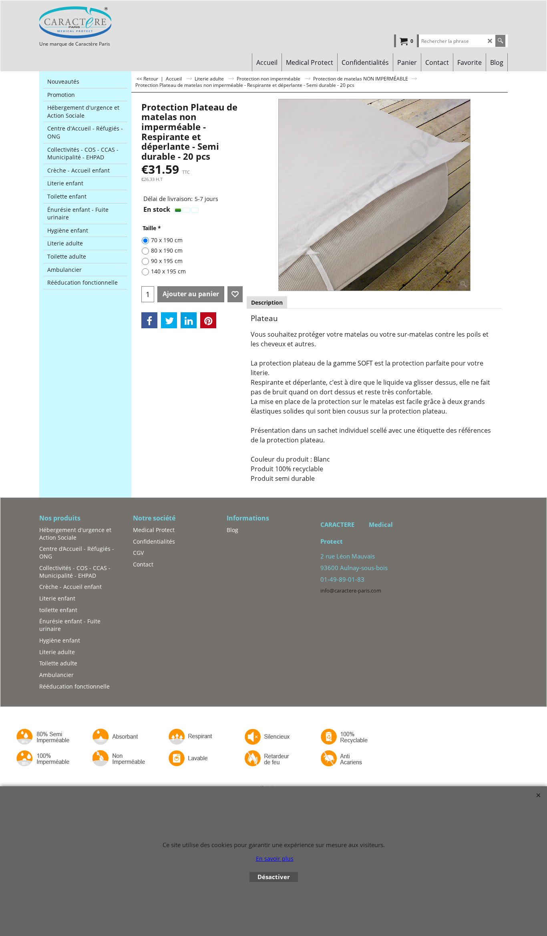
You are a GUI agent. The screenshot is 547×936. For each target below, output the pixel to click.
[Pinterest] (208, 320)
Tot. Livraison (155, 186)
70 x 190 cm (167, 240)
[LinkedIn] (189, 320)
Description (267, 302)
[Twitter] (169, 320)
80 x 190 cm (167, 250)
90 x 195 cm (167, 261)
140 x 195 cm (168, 271)
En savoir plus (275, 858)
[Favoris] (235, 294)
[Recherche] (500, 41)
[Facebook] (149, 320)
